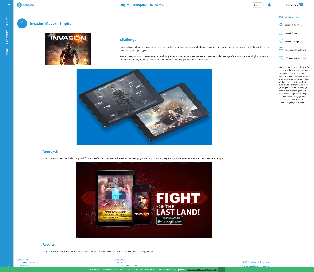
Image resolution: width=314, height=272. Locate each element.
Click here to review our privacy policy (202, 269)
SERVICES (7, 21)
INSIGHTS (7, 52)
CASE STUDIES (7, 37)
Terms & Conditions (250, 266)
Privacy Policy (265, 266)
